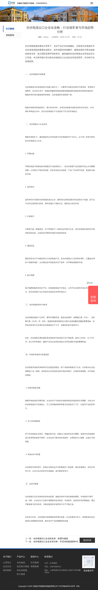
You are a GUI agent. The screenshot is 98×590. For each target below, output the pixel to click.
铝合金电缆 (22, 570)
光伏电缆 (21, 562)
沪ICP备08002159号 (67, 586)
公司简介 (7, 562)
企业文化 (7, 566)
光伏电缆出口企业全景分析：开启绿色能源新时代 (55, 541)
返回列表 (87, 540)
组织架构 (7, 570)
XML (78, 586)
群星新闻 (10, 35)
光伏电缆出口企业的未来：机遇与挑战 (50, 538)
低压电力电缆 (23, 566)
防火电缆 (21, 574)
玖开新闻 (10, 29)
